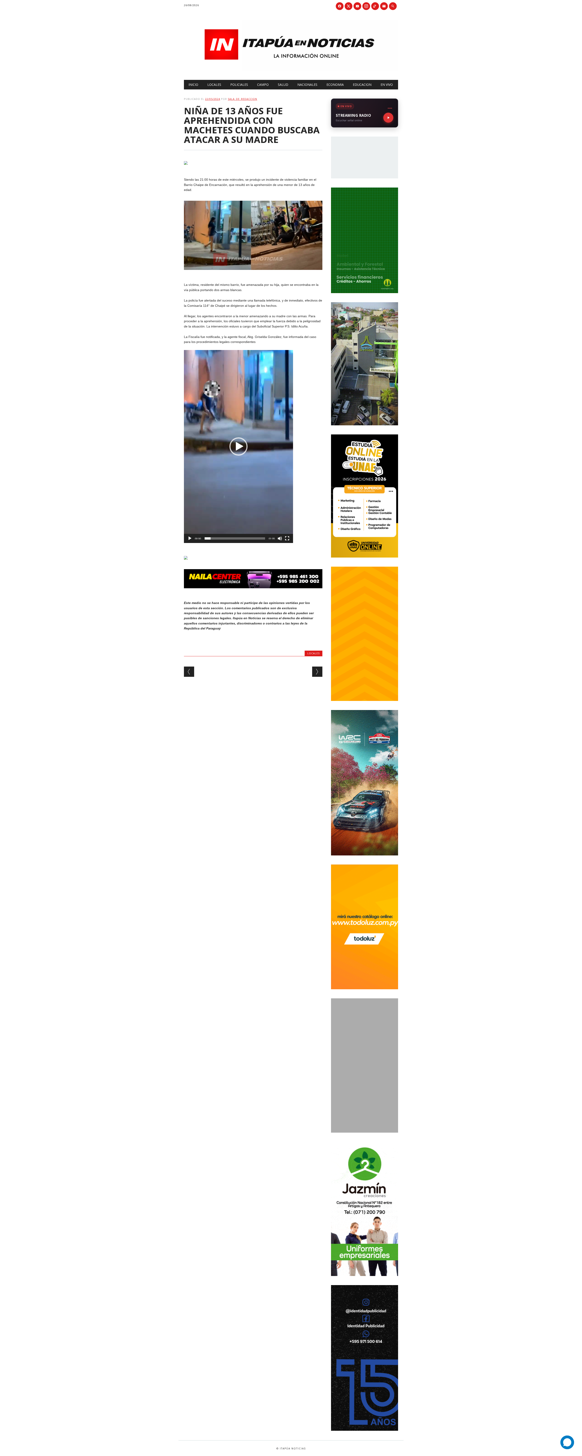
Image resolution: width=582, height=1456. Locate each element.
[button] (238, 446)
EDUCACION (362, 84)
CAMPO (263, 84)
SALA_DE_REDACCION (242, 99)
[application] (238, 446)
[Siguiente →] (317, 672)
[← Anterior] (189, 672)
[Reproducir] (190, 538)
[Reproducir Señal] (388, 118)
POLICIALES (239, 84)
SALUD (283, 84)
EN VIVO (387, 84)
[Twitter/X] (348, 6)
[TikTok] (375, 6)
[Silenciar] (280, 538)
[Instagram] (366, 6)
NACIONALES (307, 84)
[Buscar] (393, 6)
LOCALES (214, 84)
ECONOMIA (335, 84)
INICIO (193, 84)
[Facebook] (340, 6)
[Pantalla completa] (287, 538)
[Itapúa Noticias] (291, 70)
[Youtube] (357, 6)
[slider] (235, 538)
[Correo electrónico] (384, 6)
